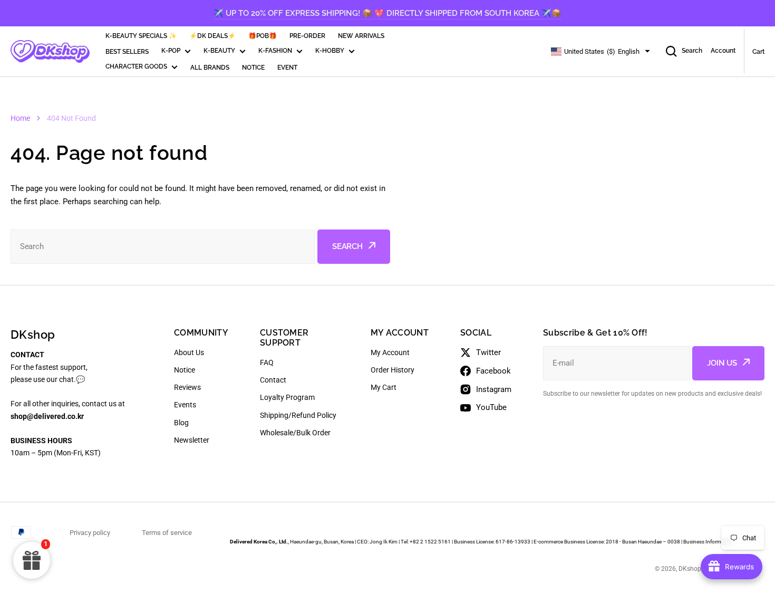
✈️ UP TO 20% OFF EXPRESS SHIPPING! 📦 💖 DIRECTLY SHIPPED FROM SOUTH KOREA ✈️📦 (387, 13)
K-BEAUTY (219, 50)
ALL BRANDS (209, 67)
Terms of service (167, 533)
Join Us (722, 363)
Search (692, 50)
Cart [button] (758, 51)
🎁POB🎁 (262, 36)
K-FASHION (275, 50)
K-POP (170, 50)
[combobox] (163, 247)
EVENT (287, 67)
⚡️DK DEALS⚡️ (212, 36)
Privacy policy (90, 533)
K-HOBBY (329, 50)
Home (20, 118)
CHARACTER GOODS (136, 66)
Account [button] (723, 50)
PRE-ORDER (307, 36)
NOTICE (253, 67)
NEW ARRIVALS (361, 36)
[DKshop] (50, 51)
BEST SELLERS (127, 51)
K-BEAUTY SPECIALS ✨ (141, 36)
